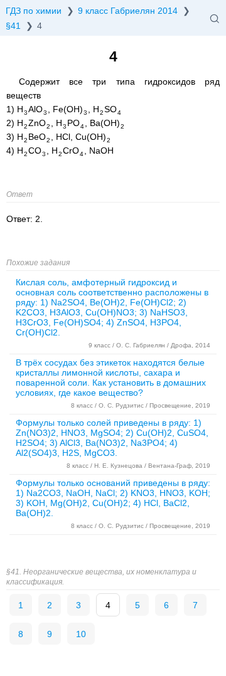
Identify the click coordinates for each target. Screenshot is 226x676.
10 (81, 634)
